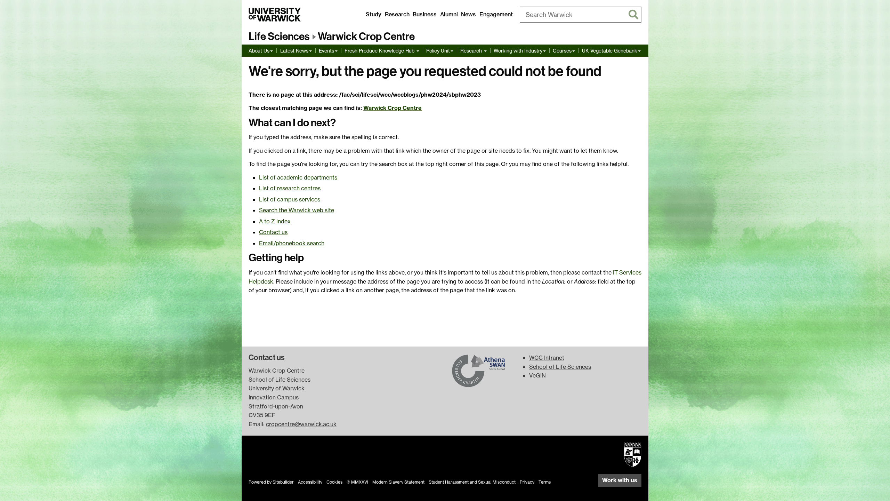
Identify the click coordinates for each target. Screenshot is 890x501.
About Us (259, 51)
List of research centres (290, 188)
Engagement (496, 14)
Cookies (334, 482)
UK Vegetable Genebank (609, 51)
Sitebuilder (283, 482)
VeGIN (537, 375)
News (468, 14)
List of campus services (289, 199)
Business (425, 14)
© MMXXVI (357, 482)
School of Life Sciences (560, 366)
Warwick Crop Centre (366, 36)
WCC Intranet (546, 357)
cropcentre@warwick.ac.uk (301, 424)
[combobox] (580, 15)
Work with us (619, 480)
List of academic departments (298, 177)
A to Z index (275, 221)
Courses (562, 51)
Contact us (273, 232)
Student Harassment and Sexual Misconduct (472, 482)
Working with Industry (518, 51)
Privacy (527, 482)
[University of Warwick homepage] (274, 14)
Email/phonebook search (291, 243)
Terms (545, 482)
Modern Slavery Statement (398, 482)
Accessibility (310, 482)
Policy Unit (438, 51)
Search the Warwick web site (296, 210)
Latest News (294, 51)
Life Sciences (279, 36)
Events (326, 51)
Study (373, 14)
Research (397, 14)
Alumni (449, 14)
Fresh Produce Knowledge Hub (380, 51)
